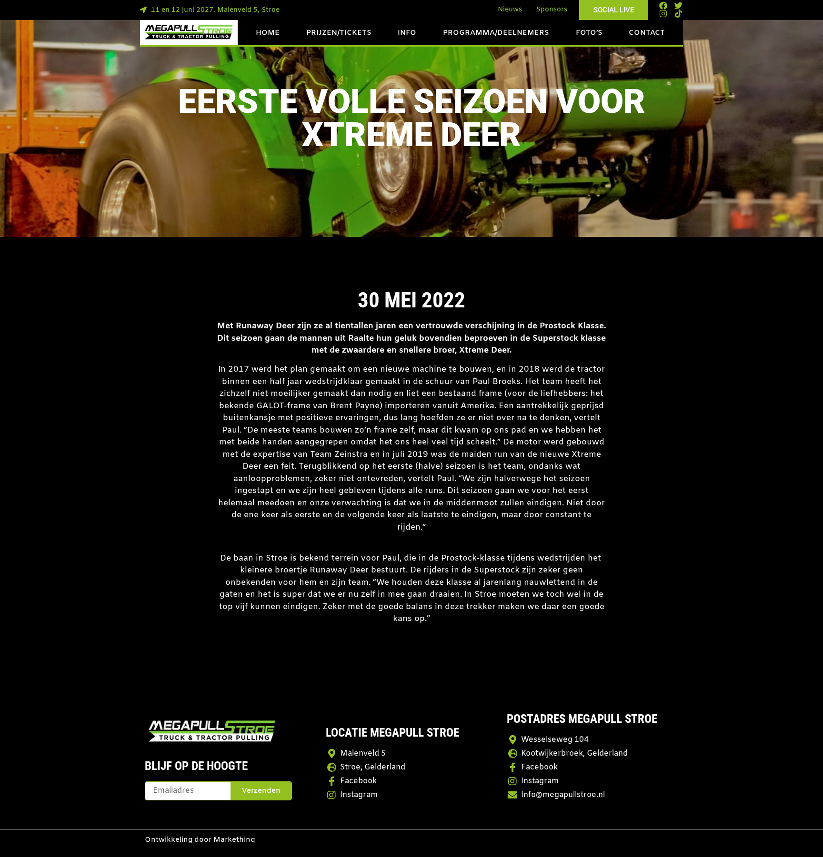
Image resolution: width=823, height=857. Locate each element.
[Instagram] (663, 14)
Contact (647, 33)
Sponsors (551, 9)
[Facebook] (663, 5)
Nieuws (510, 9)
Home (268, 33)
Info (407, 33)
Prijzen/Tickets (338, 33)
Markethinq (234, 840)
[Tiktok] (678, 14)
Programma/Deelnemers (496, 33)
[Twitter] (678, 5)
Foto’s (589, 33)
